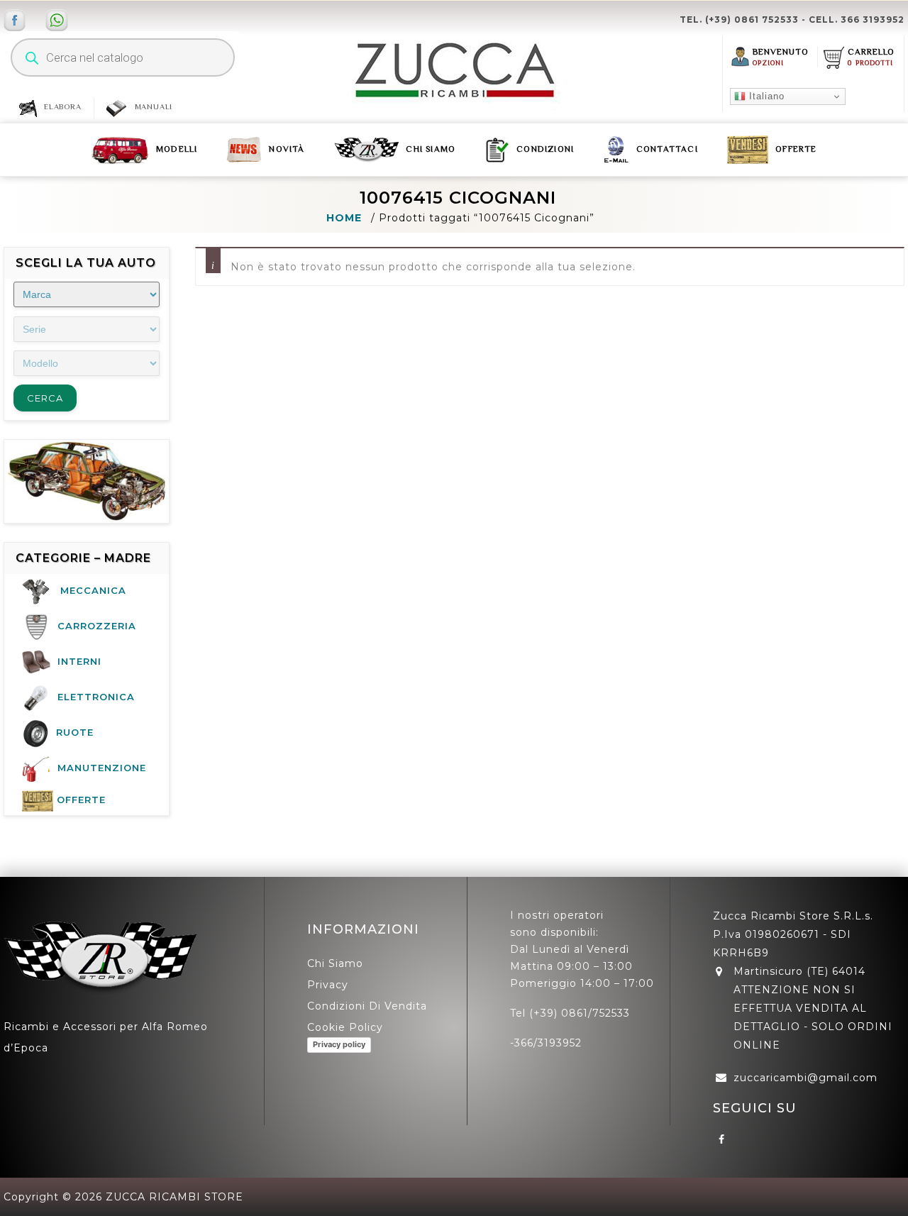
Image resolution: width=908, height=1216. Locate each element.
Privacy (327, 984)
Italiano (765, 96)
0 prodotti (870, 63)
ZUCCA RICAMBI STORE (174, 1196)
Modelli (176, 149)
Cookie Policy (345, 1027)
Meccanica (93, 590)
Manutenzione (101, 767)
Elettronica (96, 696)
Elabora (63, 106)
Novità (286, 149)
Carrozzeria (96, 625)
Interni (79, 661)
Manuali (154, 106)
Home (344, 217)
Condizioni (545, 149)
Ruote (75, 732)
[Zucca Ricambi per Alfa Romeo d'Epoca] (454, 70)
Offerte (795, 149)
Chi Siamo (430, 149)
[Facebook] (722, 1138)
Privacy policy (339, 1044)
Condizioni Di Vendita (367, 1006)
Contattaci (667, 149)
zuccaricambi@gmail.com (805, 1077)
